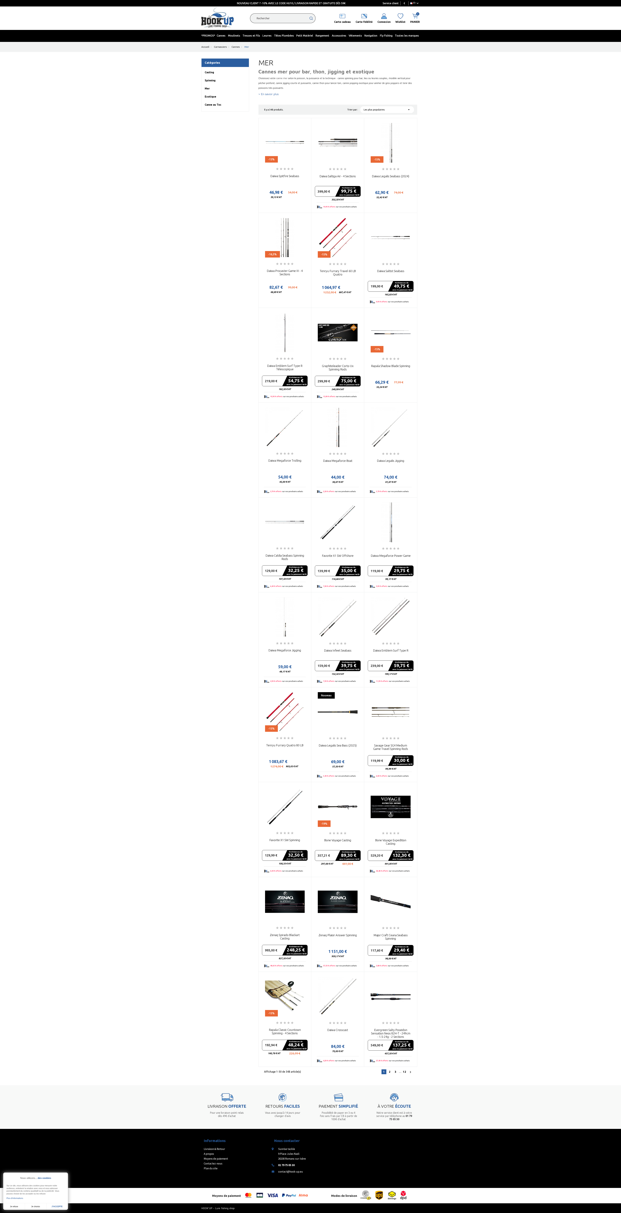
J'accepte (57, 1206)
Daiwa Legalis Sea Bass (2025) (338, 745)
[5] (292, 169)
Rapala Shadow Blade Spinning (390, 366)
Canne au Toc (213, 104)
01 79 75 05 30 (286, 1165)
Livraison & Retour (214, 1149)
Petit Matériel (304, 35)
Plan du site (211, 1168)
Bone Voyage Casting (337, 840)
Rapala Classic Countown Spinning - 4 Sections (285, 1031)
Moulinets (234, 35)
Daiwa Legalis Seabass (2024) (390, 176)
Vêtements (355, 35)
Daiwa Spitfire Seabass (284, 176)
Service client (391, 3)
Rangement (322, 35)
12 (404, 1071)
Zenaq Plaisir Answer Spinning (338, 935)
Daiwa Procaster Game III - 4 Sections (285, 272)
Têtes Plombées (284, 35)
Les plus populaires (387, 110)
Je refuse (14, 1206)
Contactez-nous (213, 1163)
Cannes (221, 35)
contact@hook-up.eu (290, 1171)
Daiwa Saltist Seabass (390, 271)
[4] (288, 169)
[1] (277, 169)
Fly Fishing (386, 35)
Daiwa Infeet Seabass (337, 650)
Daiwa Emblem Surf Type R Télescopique (284, 367)
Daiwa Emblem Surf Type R (390, 650)
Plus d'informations (14, 1198)
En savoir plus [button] (269, 94)
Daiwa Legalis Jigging (390, 460)
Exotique (210, 96)
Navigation (370, 35)
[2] (281, 169)
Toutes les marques (407, 35)
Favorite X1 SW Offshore (338, 555)
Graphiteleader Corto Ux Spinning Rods (338, 367)
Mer (207, 88)
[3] (284, 169)
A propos (209, 1154)
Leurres (267, 35)
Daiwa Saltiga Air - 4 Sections (338, 176)
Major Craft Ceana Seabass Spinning (391, 936)
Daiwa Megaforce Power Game (391, 555)
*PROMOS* (208, 35)
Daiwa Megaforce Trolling (284, 460)
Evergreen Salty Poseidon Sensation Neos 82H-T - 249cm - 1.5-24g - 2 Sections (390, 1033)
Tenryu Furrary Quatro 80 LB (284, 745)
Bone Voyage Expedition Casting (390, 842)
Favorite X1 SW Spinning (284, 840)
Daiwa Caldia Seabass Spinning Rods (285, 557)
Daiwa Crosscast (337, 1030)
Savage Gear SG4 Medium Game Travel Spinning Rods (390, 747)
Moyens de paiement (216, 1158)
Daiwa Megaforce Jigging (284, 650)
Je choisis (35, 1206)
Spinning (210, 80)
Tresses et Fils (251, 35)
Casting (209, 72)
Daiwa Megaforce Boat (337, 460)
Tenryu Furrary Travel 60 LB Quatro (338, 272)
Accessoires (339, 35)
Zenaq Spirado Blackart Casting (285, 936)
